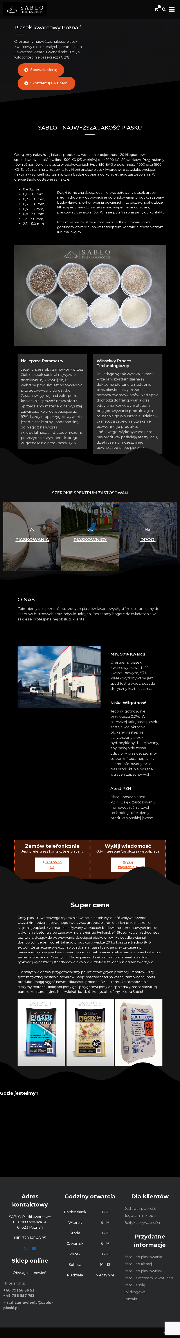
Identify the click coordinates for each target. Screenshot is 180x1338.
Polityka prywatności (141, 1223)
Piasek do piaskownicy (142, 1271)
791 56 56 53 (53, 864)
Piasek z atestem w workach (148, 1278)
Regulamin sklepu (139, 1216)
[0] (156, 9)
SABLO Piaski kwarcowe (30, 1217)
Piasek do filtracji (138, 1264)
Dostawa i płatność (139, 1209)
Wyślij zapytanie (126, 864)
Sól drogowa (134, 1292)
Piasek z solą (134, 1285)
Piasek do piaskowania (142, 1257)
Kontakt (130, 1299)
